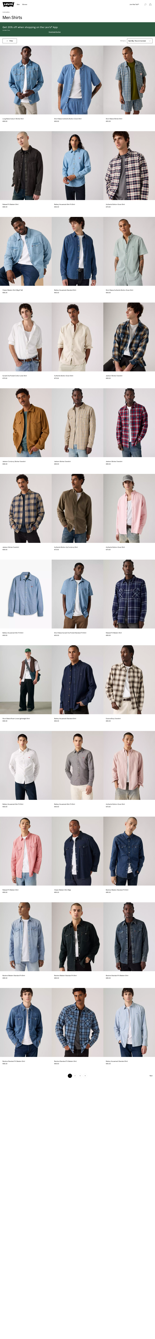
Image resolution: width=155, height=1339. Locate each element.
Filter (11, 41)
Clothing (5, 12)
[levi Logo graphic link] (8, 4)
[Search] (145, 4)
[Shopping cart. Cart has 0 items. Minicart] (150, 4)
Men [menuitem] (18, 4)
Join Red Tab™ (134, 4)
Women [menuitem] (24, 4)
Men (8, 12)
